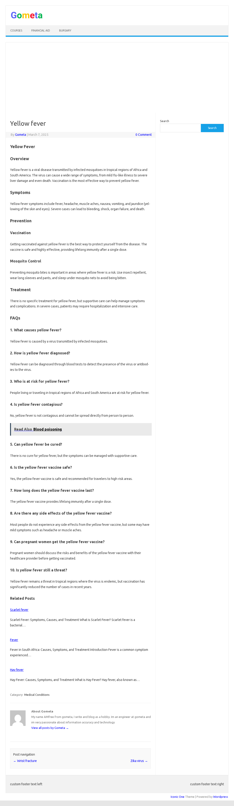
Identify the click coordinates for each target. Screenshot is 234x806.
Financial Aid (40, 30)
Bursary (65, 30)
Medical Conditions (37, 694)
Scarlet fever (19, 610)
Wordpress (220, 796)
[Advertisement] (117, 78)
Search (164, 121)
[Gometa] (27, 17)
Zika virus (139, 761)
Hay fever (17, 670)
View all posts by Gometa (50, 727)
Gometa (20, 134)
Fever (14, 640)
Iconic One (177, 796)
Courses (16, 30)
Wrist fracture (25, 761)
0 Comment (144, 134)
